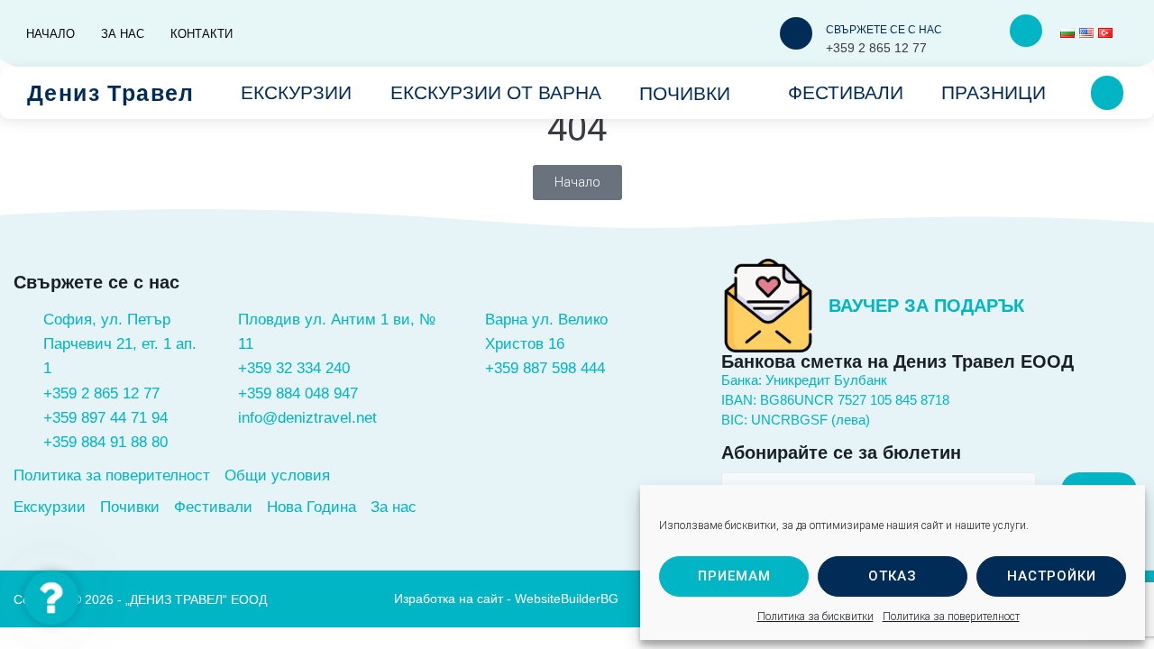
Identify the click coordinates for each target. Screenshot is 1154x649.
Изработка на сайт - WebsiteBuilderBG (506, 598)
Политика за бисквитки (815, 616)
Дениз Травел (111, 92)
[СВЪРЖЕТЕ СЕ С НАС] (796, 33)
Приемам (734, 576)
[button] (52, 598)
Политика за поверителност (951, 616)
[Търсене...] (1107, 93)
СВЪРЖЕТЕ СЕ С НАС (884, 29)
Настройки (1051, 576)
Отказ (892, 576)
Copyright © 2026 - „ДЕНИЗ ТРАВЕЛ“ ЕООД (140, 599)
